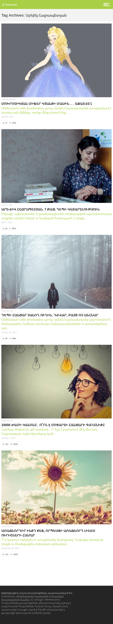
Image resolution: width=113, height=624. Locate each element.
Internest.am (8, 593)
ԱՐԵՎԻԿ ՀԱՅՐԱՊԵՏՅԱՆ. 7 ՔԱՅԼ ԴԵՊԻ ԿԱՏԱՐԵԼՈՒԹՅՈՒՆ (50, 209)
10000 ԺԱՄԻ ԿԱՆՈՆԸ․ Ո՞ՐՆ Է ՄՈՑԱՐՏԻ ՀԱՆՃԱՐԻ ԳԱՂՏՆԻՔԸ (53, 424)
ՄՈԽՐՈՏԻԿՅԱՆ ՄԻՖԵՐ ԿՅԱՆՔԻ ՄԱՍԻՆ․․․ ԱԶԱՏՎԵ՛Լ (46, 103)
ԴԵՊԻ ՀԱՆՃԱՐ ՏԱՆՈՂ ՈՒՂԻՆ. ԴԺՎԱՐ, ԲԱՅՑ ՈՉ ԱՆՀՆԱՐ (49, 315)
